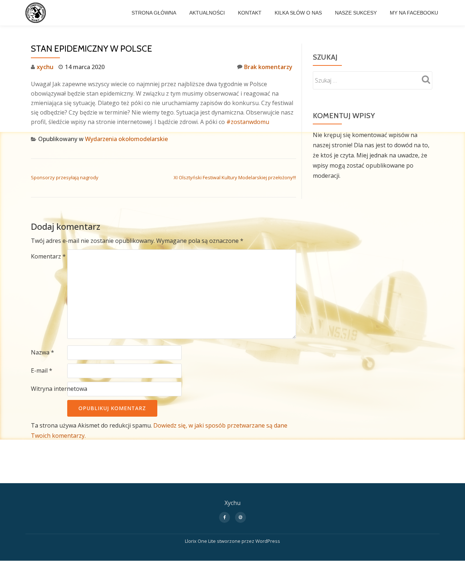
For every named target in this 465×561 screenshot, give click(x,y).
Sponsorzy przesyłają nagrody (64, 177)
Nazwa (42, 352)
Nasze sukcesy (356, 13)
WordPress (267, 541)
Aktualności (207, 13)
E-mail (41, 370)
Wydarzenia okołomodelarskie (126, 139)
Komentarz (48, 256)
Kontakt (250, 13)
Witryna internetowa (59, 389)
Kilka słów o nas (298, 13)
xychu (45, 67)
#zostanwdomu (247, 122)
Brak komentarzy (268, 67)
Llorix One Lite (201, 541)
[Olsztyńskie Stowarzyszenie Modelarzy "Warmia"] (36, 12)
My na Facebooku (414, 13)
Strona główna (154, 13)
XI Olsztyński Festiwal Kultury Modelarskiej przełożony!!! (235, 177)
